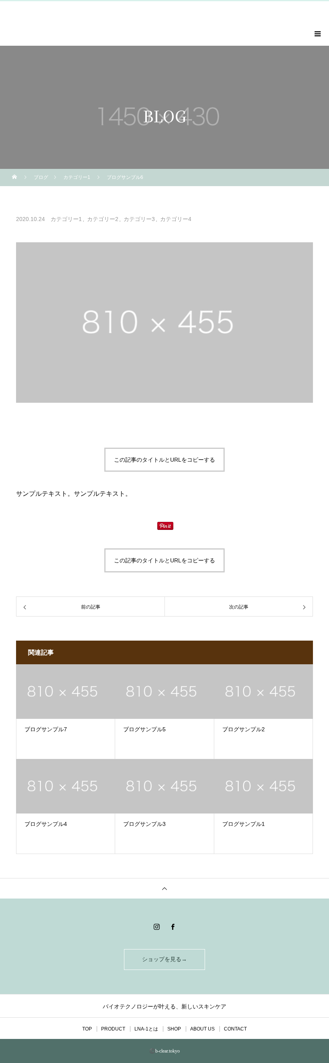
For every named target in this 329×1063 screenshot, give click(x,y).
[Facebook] (173, 927)
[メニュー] (317, 34)
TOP (87, 1029)
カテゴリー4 (175, 219)
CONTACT (235, 1029)
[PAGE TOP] (164, 888)
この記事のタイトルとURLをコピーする (164, 459)
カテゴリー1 (66, 219)
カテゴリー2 (102, 219)
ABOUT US (202, 1029)
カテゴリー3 (139, 219)
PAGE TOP (314, 1021)
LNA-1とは (146, 1029)
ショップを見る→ (164, 959)
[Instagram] (156, 927)
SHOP (174, 1029)
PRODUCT (113, 1029)
